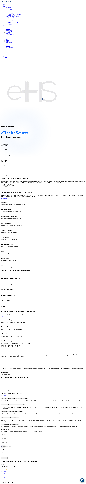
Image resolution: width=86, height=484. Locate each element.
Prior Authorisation (9, 8)
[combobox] (3, 446)
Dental (9, 23)
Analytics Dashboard (7, 55)
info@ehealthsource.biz (5, 395)
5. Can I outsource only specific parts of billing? (9, 424)
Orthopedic (8, 32)
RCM (7, 21)
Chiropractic (8, 29)
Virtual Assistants (9, 24)
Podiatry (7, 39)
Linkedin (5, 480)
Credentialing (8, 7)
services (4, 475)
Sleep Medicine (9, 42)
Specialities (5, 25)
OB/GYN (8, 46)
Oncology (8, 33)
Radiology (8, 41)
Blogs (4, 56)
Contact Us (5, 57)
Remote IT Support (12, 12)
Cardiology (8, 27)
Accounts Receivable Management (12, 18)
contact (4, 478)
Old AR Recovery (9, 20)
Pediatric (7, 37)
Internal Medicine (9, 44)
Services (4, 6)
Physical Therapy (9, 38)
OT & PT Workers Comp (11, 34)
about (4, 474)
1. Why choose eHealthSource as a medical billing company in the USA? (14, 398)
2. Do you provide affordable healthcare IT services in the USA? (12, 404)
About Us (5, 5)
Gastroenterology (9, 30)
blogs (4, 477)
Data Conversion (11, 11)
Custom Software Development (14, 14)
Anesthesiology (9, 26)
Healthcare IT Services (10, 9)
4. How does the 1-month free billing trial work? (9, 417)
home (4, 473)
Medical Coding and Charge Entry (12, 16)
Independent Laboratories (13, 22)
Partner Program (11, 15)
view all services (4, 198)
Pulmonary (8, 40)
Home (4, 4)
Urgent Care (8, 43)
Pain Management (9, 35)
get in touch (3, 59)
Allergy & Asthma (9, 47)
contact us (2, 316)
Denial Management (10, 17)
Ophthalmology (9, 31)
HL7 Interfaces (11, 13)
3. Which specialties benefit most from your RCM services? (12, 411)
